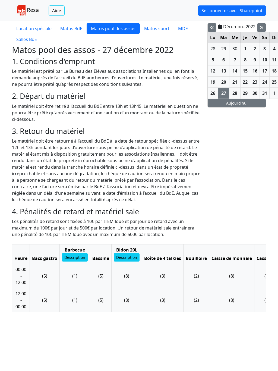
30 (234, 49)
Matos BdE (71, 29)
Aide (56, 11)
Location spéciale (34, 29)
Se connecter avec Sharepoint (232, 11)
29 (223, 49)
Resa (32, 10)
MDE (183, 29)
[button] (75, 257)
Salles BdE (26, 39)
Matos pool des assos (113, 29)
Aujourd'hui (237, 103)
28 (212, 49)
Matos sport (156, 29)
